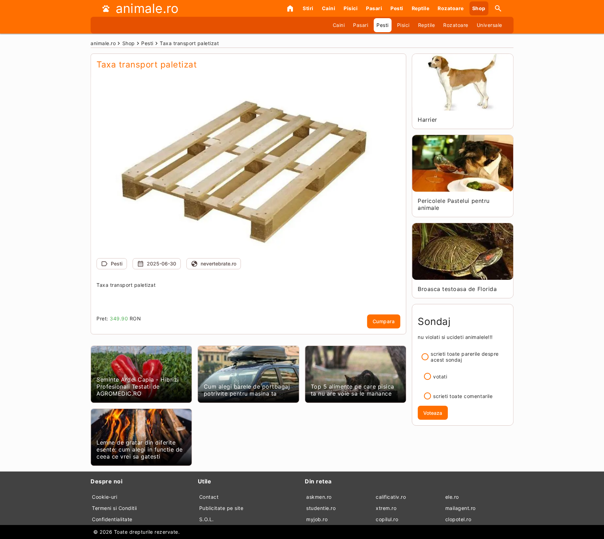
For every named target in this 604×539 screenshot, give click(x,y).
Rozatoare (451, 8)
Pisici (351, 8)
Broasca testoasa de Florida (457, 288)
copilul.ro (387, 519)
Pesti (396, 8)
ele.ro (452, 497)
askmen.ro (319, 497)
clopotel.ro (458, 519)
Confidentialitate (112, 519)
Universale (489, 25)
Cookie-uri (104, 497)
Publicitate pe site (221, 508)
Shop (479, 8)
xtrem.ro (386, 508)
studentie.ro (321, 508)
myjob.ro (317, 519)
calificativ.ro (391, 497)
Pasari (374, 8)
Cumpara (384, 321)
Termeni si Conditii (114, 508)
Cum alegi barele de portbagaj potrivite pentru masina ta (247, 390)
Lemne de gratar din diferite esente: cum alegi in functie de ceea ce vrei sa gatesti (139, 449)
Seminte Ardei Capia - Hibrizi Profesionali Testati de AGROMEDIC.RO (137, 386)
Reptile (421, 8)
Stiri (308, 8)
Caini (329, 8)
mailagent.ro (460, 508)
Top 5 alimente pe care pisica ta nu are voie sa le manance (352, 390)
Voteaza (432, 413)
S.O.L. (206, 519)
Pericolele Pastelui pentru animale (453, 204)
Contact (209, 497)
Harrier (427, 119)
